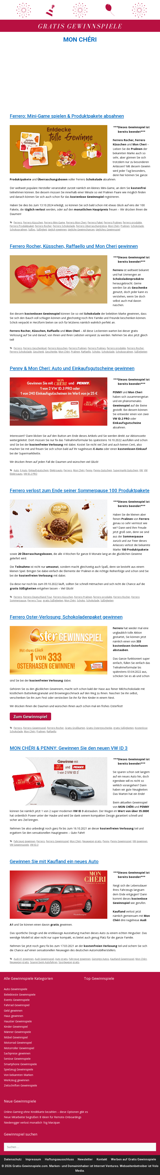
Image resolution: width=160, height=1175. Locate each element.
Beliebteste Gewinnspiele (20, 994)
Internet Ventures (106, 1166)
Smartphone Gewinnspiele (20, 1064)
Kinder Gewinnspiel (16, 1026)
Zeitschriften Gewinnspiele (20, 1085)
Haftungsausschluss (59, 1159)
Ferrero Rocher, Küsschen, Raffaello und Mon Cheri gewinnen (74, 246)
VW (141, 470)
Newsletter (85, 1159)
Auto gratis (61, 958)
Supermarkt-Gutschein (125, 470)
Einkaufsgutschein (38, 470)
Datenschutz (13, 1159)
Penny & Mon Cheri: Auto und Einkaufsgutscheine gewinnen (72, 368)
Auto (16, 470)
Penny (89, 470)
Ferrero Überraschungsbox (91, 225)
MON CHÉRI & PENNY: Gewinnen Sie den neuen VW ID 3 (69, 748)
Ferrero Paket (95, 222)
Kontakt (102, 1159)
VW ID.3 (34, 844)
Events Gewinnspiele (17, 1000)
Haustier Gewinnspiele (18, 1021)
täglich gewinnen (57, 229)
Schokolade (137, 225)
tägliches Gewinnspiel (108, 229)
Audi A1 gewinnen (24, 958)
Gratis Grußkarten (75, 727)
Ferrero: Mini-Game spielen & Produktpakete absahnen (67, 116)
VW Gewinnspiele (19, 844)
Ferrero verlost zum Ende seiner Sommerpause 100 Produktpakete (79, 490)
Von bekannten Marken (18, 1075)
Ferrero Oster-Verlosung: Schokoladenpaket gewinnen (66, 617)
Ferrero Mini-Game (54, 222)
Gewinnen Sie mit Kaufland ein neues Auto (54, 861)
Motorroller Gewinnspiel (19, 1048)
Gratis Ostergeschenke (99, 727)
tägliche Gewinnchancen (81, 229)
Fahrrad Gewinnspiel (16, 1005)
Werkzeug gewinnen (16, 1080)
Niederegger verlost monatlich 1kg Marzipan (32, 1122)
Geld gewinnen (13, 1010)
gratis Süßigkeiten (53, 600)
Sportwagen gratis (69, 962)
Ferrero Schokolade (64, 225)
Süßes (31, 229)
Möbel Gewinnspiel (16, 1037)
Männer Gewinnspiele (17, 1032)
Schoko (96, 351)
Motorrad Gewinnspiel (18, 1042)
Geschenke (51, 351)
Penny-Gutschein (102, 470)
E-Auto (23, 470)
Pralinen (125, 225)
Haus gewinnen (13, 1016)
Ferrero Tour (35, 600)
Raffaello (86, 351)
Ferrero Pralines (97, 348)
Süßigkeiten (140, 351)
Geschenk (38, 351)
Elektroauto (56, 470)
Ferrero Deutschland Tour (37, 596)
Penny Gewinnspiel (120, 841)
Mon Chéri (113, 225)
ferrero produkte (132, 222)
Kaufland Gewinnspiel (122, 958)
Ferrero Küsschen (33, 222)
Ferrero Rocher (43, 225)
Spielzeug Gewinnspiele (18, 1069)
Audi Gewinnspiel (44, 958)
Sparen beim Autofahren (43, 962)
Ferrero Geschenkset (35, 348)
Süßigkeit (41, 229)
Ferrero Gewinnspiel (34, 727)
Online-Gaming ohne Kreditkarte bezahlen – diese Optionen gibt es (46, 1112)
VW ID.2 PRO (30, 473)
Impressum (33, 1159)
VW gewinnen (139, 841)
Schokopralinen (18, 229)
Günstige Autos (100, 958)
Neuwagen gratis (91, 841)
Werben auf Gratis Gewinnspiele (133, 1159)
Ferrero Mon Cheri (76, 222)
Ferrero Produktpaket (22, 225)
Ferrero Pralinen (113, 222)
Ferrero (18, 222)
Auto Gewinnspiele (15, 989)
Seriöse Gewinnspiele (17, 1058)
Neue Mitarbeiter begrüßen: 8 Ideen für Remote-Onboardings (42, 1117)
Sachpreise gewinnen (17, 1053)
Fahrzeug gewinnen (24, 841)
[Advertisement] (80, 79)
